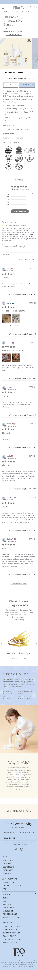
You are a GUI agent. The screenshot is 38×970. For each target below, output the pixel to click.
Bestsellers (8, 867)
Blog (5, 898)
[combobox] (27, 260)
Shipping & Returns (12, 939)
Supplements (10, 12)
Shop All (7, 873)
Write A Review (20, 211)
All (5, 12)
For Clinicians (10, 914)
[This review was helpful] (30, 415)
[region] (19, 2)
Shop (4, 856)
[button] (2, 7)
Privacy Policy (10, 930)
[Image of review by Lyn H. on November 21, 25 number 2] (16, 358)
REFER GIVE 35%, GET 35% (13, 917)
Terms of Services (11, 933)
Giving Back (8, 908)
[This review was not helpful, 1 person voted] (34, 489)
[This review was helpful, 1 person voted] (30, 378)
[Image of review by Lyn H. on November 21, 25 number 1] (6, 358)
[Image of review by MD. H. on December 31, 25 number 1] (6, 318)
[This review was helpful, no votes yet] (30, 294)
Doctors (24, 12)
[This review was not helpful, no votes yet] (34, 294)
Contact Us (8, 882)
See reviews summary (14, 35)
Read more (13, 566)
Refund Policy (10, 942)
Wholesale (8, 911)
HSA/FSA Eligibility (12, 886)
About (15, 658)
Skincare (19, 12)
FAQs (5, 889)
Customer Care (9, 878)
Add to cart (26, 85)
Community (8, 894)
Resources (7, 922)
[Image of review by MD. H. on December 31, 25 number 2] (16, 318)
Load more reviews (19, 583)
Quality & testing (11, 926)
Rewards (31, 12)
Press (5, 901)
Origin (23, 658)
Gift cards (8, 870)
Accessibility (9, 936)
